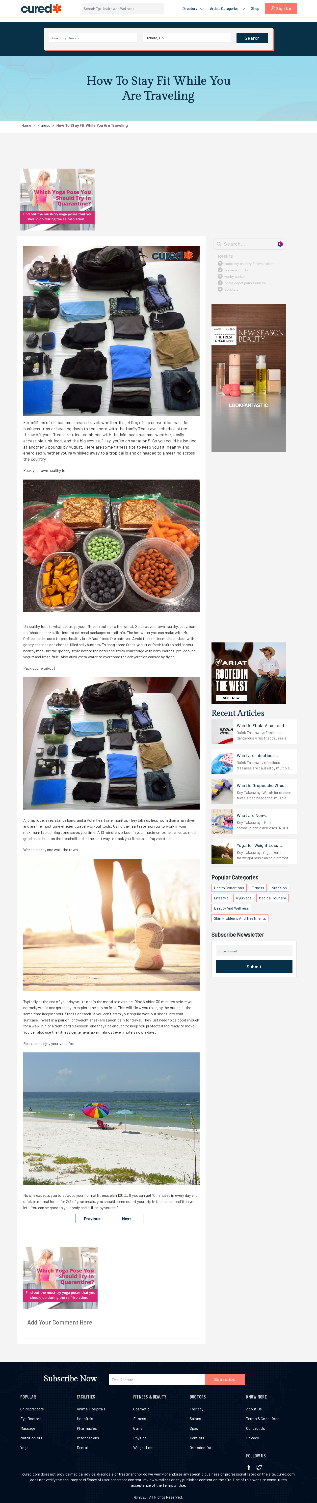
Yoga (24, 1447)
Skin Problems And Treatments (240, 918)
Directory (190, 8)
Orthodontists (201, 1447)
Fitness (43, 125)
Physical (140, 1437)
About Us (254, 1408)
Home (26, 125)
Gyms (138, 1428)
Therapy (196, 1408)
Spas (194, 1428)
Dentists (197, 1437)
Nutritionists (31, 1437)
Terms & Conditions (262, 1418)
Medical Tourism (272, 897)
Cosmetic (141, 1408)
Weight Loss (144, 1447)
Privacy (252, 1437)
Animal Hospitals (91, 1408)
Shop (255, 8)
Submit (254, 966)
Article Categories (224, 8)
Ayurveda (243, 897)
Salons (195, 1418)
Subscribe (225, 1379)
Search (252, 38)
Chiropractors (32, 1408)
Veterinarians (88, 1437)
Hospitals (85, 1418)
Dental (82, 1447)
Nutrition (279, 887)
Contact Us (255, 1428)
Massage (27, 1428)
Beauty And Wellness (231, 908)
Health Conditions (229, 887)
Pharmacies (87, 1428)
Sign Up (283, 8)
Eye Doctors (30, 1418)
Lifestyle (221, 897)
